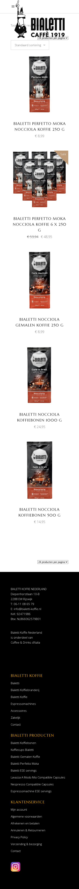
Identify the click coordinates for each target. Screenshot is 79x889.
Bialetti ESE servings (24, 770)
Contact (16, 724)
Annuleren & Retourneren (28, 830)
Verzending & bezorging (26, 844)
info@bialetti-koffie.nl (27, 609)
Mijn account (19, 809)
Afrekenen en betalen (25, 823)
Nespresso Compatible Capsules (32, 784)
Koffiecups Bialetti (22, 750)
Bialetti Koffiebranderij (25, 690)
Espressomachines (23, 704)
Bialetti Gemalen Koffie (25, 757)
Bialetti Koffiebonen (23, 743)
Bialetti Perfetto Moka (25, 763)
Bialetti (15, 683)
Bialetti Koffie (19, 697)
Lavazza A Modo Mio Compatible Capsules (38, 777)
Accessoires (19, 711)
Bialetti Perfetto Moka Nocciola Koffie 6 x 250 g (39, 224)
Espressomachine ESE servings (31, 791)
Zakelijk (15, 717)
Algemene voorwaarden (26, 816)
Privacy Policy (19, 837)
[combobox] (30, 45)
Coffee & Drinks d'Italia (25, 642)
